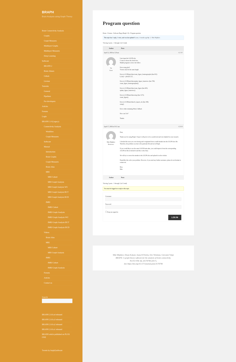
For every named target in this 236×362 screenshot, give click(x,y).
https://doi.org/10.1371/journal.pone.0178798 (145, 264)
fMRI (48, 202)
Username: (108, 196)
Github (46, 76)
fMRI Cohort (53, 207)
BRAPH (48, 12)
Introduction (50, 152)
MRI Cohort (52, 177)
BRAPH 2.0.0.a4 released (52, 315)
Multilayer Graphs (51, 46)
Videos (46, 232)
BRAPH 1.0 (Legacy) (50, 121)
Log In (174, 217)
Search (45, 297)
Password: (108, 204)
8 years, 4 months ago (140, 38)
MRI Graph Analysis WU (58, 187)
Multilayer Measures (52, 51)
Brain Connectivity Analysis (53, 31)
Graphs (47, 36)
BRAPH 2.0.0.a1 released (52, 329)
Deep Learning (50, 56)
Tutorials (45, 86)
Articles (45, 106)
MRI (48, 172)
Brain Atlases (49, 71)
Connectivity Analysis (52, 126)
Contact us (48, 283)
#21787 (180, 53)
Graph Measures (50, 41)
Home (104, 33)
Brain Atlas (50, 167)
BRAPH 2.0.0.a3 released (52, 319)
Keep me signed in (112, 212)
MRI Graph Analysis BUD (58, 197)
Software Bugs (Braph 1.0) (121, 33)
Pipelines (47, 96)
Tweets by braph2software (52, 350)
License (47, 81)
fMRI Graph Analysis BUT (58, 222)
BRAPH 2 (48, 66)
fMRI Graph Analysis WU (58, 217)
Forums (45, 111)
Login (44, 116)
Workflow (50, 132)
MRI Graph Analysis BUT (58, 192)
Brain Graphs (51, 157)
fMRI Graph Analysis (56, 212)
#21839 (180, 126)
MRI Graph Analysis (56, 182)
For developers (49, 101)
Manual (47, 147)
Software (45, 61)
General (47, 91)
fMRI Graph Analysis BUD (58, 227)
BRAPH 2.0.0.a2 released (52, 324)
